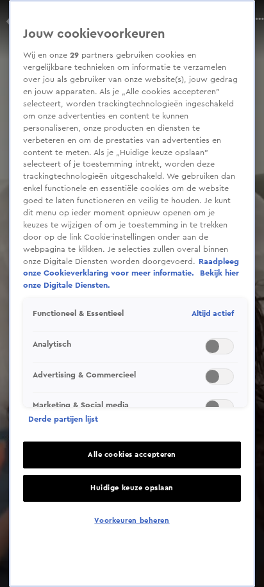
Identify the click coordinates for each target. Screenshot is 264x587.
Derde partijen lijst (63, 419)
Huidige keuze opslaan (132, 488)
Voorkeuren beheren (131, 520)
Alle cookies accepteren (132, 454)
